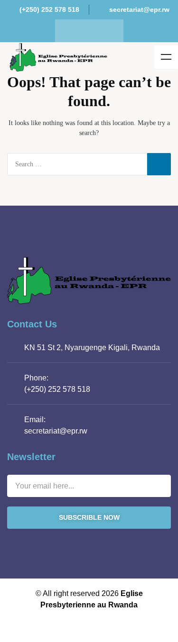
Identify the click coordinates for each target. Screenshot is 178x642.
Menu (166, 57)
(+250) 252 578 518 (57, 389)
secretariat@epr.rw (55, 431)
